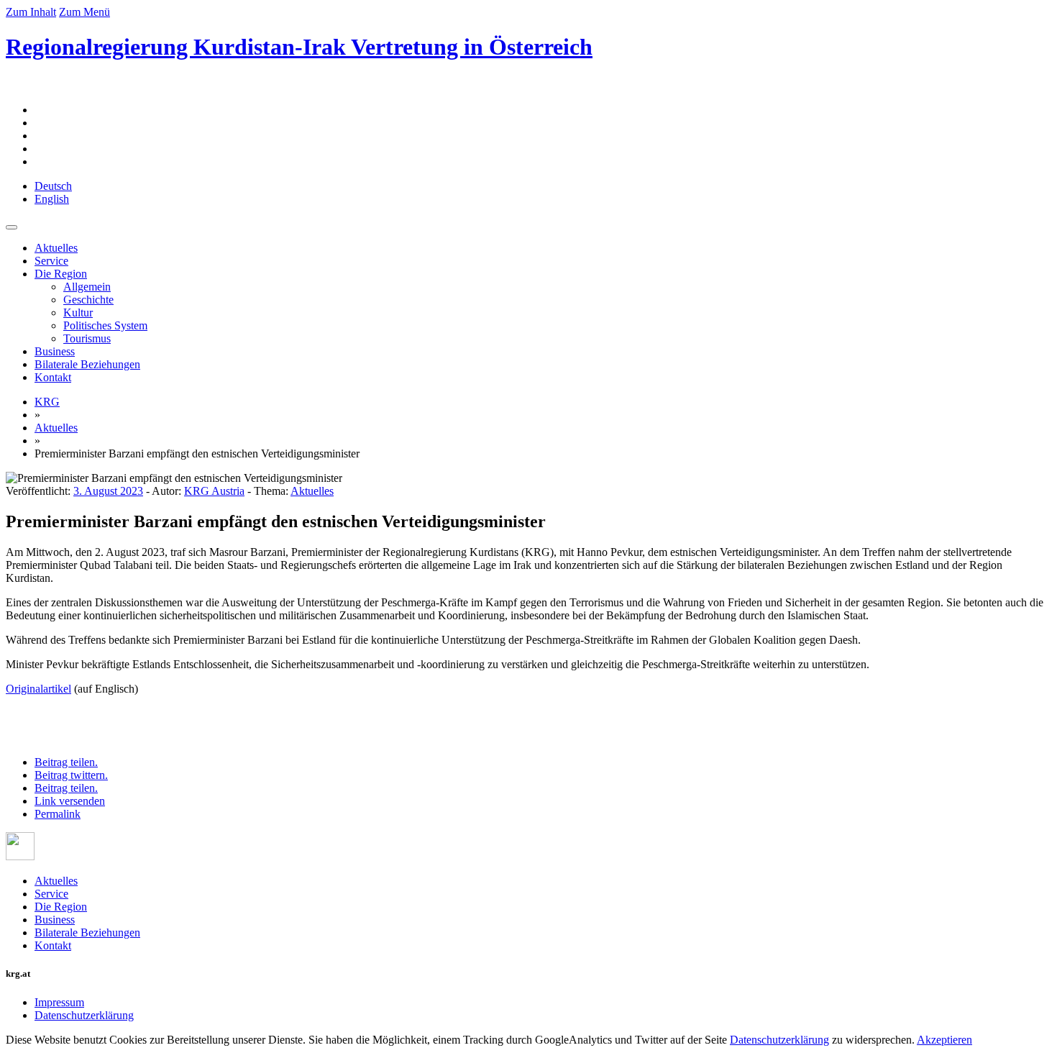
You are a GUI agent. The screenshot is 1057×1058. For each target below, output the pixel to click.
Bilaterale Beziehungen (87, 364)
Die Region (61, 274)
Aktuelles (56, 248)
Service (51, 261)
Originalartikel (38, 689)
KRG (47, 402)
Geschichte (88, 299)
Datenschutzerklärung (84, 1015)
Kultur (78, 312)
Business (55, 351)
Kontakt (53, 377)
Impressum (59, 1002)
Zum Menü (84, 12)
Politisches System (105, 325)
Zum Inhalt (31, 12)
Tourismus (87, 338)
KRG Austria (214, 491)
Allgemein (87, 287)
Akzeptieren (944, 1040)
